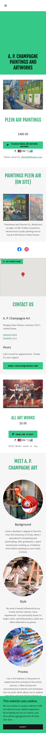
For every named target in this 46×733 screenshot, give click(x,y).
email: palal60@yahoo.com (23, 362)
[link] (19, 246)
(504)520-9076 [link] (10, 331)
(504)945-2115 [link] (10, 335)
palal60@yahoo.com (32, 157)
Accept (23, 727)
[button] (7, 5)
